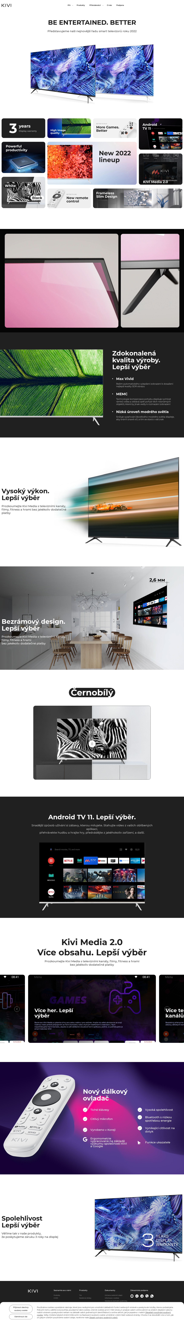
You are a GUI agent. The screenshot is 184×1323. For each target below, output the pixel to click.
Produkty (81, 5)
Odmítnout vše (20, 1317)
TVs (80, 1295)
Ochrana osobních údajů (113, 1295)
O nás (109, 5)
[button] (167, 1009)
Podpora (120, 5)
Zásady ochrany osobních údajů (103, 1318)
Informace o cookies (112, 1298)
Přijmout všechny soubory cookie (21, 1308)
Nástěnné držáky (85, 1298)
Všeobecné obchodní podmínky (116, 1301)
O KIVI (56, 1298)
